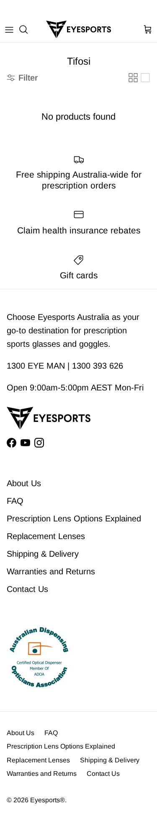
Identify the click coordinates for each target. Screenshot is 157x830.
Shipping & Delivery (43, 553)
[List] (145, 78)
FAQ (15, 500)
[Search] (27, 29)
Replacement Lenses (46, 536)
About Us (24, 483)
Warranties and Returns (51, 571)
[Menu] (9, 29)
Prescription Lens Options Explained (74, 518)
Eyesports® (47, 800)
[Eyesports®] (78, 29)
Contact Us (27, 589)
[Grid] (133, 78)
